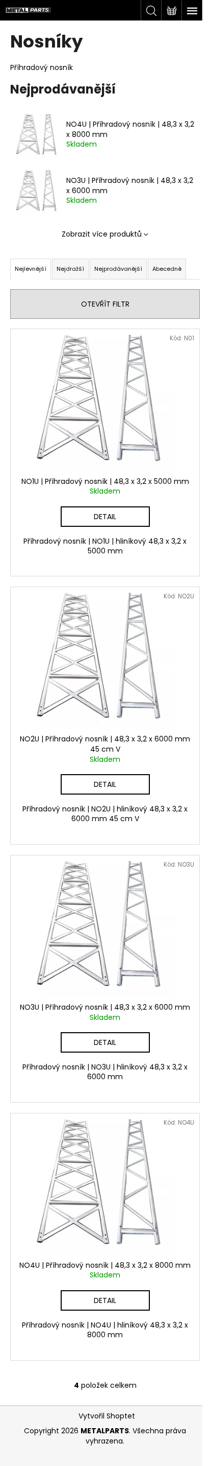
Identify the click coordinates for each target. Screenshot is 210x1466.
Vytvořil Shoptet (106, 1416)
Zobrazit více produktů (102, 234)
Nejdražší (70, 269)
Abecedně (166, 269)
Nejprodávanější (118, 269)
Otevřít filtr (105, 304)
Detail (105, 516)
